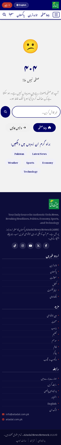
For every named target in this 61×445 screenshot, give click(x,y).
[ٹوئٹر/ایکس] (38, 245)
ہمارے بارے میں (49, 378)
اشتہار (54, 397)
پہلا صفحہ (45, 14)
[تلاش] (4, 14)
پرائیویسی (41, 440)
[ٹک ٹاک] (15, 245)
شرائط (32, 440)
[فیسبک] (46, 245)
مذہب (54, 328)
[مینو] (56, 14)
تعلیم (55, 334)
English (22, 5)
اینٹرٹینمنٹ (52, 290)
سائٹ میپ (21, 440)
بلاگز (55, 353)
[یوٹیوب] (30, 245)
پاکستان (21, 14)
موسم (54, 340)
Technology (30, 171)
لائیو (5, 5)
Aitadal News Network (36, 434)
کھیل (55, 284)
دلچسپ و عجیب (50, 359)
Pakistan (19, 153)
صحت (54, 321)
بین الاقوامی (52, 315)
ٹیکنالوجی (53, 296)
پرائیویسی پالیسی (50, 390)
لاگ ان (53, 409)
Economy (47, 162)
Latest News (39, 153)
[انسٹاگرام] (22, 245)
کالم (55, 346)
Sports (30, 162)
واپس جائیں (16, 127)
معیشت (9, 14)
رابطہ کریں (52, 384)
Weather (13, 162)
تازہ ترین (32, 14)
